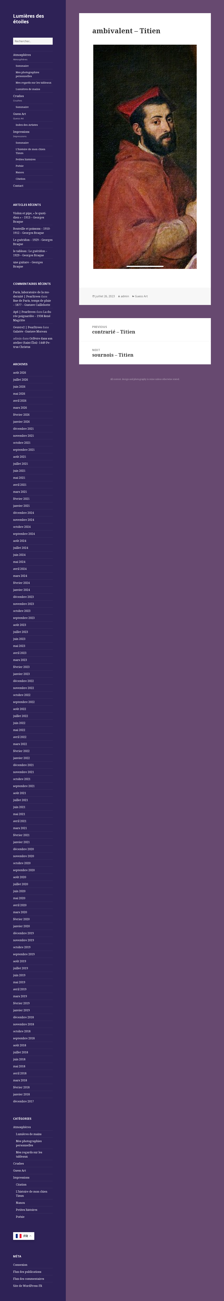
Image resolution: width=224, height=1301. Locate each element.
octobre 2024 (21, 527)
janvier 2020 (21, 926)
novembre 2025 (23, 436)
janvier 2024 (21, 590)
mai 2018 (19, 1066)
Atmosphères (22, 57)
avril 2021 (19, 821)
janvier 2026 (21, 422)
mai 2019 (19, 982)
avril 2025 (19, 485)
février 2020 (21, 919)
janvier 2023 (21, 674)
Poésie (20, 165)
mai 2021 (19, 814)
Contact (18, 186)
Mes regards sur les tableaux (33, 82)
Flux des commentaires (28, 1279)
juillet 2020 (20, 884)
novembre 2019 (23, 940)
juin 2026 (19, 387)
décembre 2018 (23, 1017)
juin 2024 (19, 555)
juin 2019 (19, 975)
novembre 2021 (23, 772)
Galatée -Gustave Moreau (30, 331)
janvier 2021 (21, 842)
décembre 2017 (23, 1101)
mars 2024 (20, 576)
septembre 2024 (24, 534)
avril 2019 (19, 989)
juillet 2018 (20, 1052)
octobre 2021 (21, 779)
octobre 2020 (21, 863)
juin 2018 (19, 1059)
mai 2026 (19, 394)
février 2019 (21, 1003)
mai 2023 (19, 646)
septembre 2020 (24, 870)
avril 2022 (19, 737)
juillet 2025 (20, 464)
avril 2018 (19, 1073)
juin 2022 (19, 723)
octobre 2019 (21, 947)
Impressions (21, 134)
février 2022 (21, 751)
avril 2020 (19, 905)
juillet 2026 (20, 380)
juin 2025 (19, 471)
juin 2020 (19, 891)
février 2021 (21, 835)
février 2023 (21, 667)
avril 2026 (19, 401)
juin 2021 (19, 807)
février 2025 (21, 499)
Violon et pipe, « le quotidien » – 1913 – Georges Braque (29, 217)
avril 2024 (19, 569)
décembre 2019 (23, 933)
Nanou (20, 172)
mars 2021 (20, 828)
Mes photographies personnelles (27, 74)
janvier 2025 (21, 506)
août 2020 (19, 877)
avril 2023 (19, 653)
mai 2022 (19, 730)
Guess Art (19, 116)
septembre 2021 (24, 786)
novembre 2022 (23, 688)
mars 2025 (20, 492)
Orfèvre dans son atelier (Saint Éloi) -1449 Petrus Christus (32, 343)
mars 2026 (20, 408)
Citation (20, 178)
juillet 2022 (20, 716)
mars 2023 (20, 660)
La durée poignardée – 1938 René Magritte (32, 316)
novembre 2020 (23, 856)
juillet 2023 (20, 632)
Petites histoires (26, 159)
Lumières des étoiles (28, 19)
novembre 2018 (23, 1024)
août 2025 (19, 457)
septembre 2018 (24, 1038)
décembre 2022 (23, 681)
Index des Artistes (27, 124)
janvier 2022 (21, 758)
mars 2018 (20, 1080)
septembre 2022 (24, 702)
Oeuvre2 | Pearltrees (27, 327)
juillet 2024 (20, 548)
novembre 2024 (23, 520)
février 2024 (21, 583)
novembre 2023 (23, 604)
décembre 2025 (23, 429)
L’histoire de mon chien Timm (30, 151)
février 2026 (21, 415)
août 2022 (19, 709)
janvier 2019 (21, 1010)
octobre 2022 (21, 695)
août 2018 (19, 1045)
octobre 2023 (21, 611)
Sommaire (22, 65)
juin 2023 (19, 639)
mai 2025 (19, 478)
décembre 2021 (23, 765)
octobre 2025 (21, 443)
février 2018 (21, 1087)
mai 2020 (19, 898)
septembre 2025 (24, 450)
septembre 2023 (24, 618)
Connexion (20, 1265)
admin (125, 296)
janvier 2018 (21, 1094)
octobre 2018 (21, 1031)
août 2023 (19, 625)
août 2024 (19, 541)
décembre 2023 (23, 597)
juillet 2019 (20, 968)
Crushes (18, 98)
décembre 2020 (23, 849)
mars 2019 (20, 996)
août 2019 (19, 961)
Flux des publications (27, 1272)
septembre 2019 (24, 954)
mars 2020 (20, 912)
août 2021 (19, 793)
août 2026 (19, 373)
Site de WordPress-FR (27, 1286)
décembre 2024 (23, 513)
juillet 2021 (20, 800)
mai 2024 (19, 562)
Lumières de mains (28, 89)
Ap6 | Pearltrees (24, 312)
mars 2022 (20, 744)
